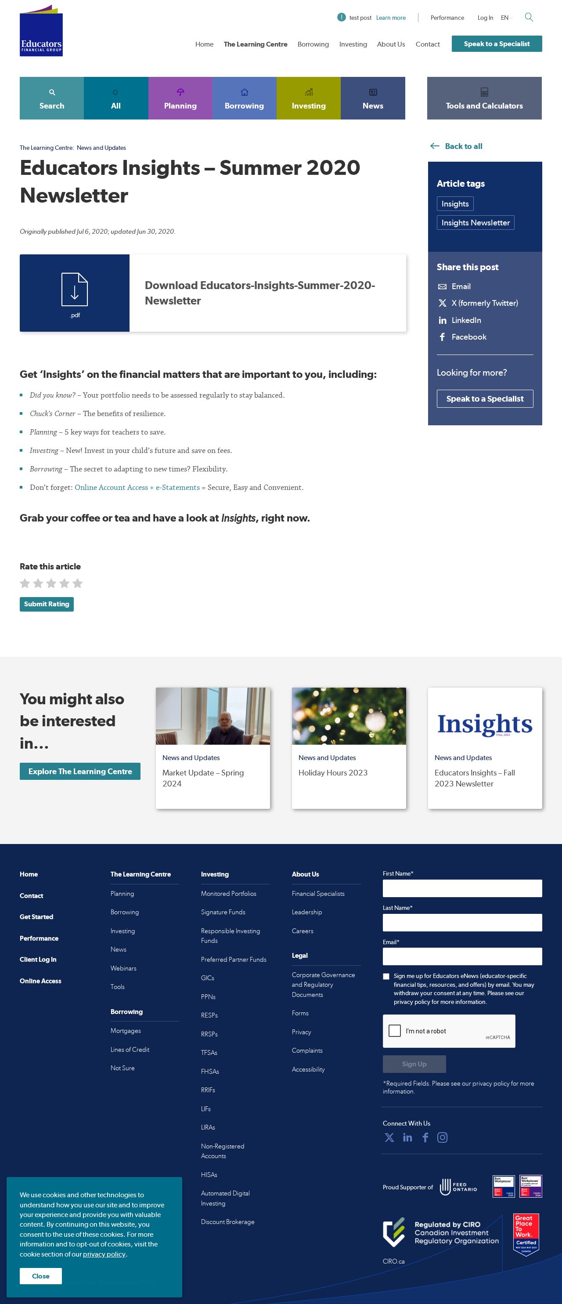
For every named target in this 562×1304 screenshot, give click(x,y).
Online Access (40, 981)
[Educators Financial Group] (41, 30)
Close (41, 1276)
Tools (118, 987)
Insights (455, 204)
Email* (391, 941)
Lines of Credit (130, 1050)
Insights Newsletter (476, 222)
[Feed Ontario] (458, 1187)
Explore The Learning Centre (80, 771)
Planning (180, 105)
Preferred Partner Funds (234, 960)
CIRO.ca (394, 1261)
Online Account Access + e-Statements (137, 487)
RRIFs (208, 1090)
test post (377, 17)
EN (504, 17)
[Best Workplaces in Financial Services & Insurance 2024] (530, 1186)
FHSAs (210, 1072)
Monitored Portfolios (228, 894)
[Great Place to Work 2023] (504, 1186)
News (373, 105)
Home (204, 44)
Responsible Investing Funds (230, 936)
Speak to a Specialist (497, 44)
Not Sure (123, 1068)
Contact (428, 44)
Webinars (124, 968)
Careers (302, 931)
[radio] (26, 585)
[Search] (529, 17)
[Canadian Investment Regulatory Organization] (441, 1232)
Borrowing (313, 44)
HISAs (209, 1175)
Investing (353, 44)
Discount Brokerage (228, 1222)
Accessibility (308, 1069)
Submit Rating (46, 604)
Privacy (301, 1032)
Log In (486, 17)
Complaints (307, 1050)
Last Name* (398, 907)
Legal (300, 955)
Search (52, 105)
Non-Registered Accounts (223, 1151)
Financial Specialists (318, 894)
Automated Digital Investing (225, 1198)
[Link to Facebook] (425, 1137)
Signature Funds (223, 912)
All (116, 105)
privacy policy (104, 1254)
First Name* (398, 873)
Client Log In (38, 959)
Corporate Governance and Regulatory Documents (323, 985)
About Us (391, 44)
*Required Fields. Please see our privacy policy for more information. (458, 1087)
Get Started (36, 916)
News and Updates (101, 147)
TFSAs (209, 1053)
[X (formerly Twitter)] (389, 1137)
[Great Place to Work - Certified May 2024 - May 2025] (526, 1235)
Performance (447, 17)
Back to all (463, 146)
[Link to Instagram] (442, 1137)
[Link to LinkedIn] (407, 1137)
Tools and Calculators (484, 105)
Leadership (307, 912)
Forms (300, 1013)
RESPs (209, 1015)
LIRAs (208, 1127)
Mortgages (126, 1031)
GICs (207, 978)
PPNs (208, 997)
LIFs (206, 1109)
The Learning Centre (256, 44)
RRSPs (209, 1034)
